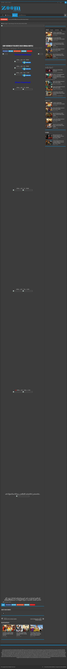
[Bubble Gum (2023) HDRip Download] (49, 70)
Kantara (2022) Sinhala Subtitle (10, 619)
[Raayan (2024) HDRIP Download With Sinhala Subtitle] (49, 88)
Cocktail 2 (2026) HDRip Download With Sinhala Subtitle (8, 634)
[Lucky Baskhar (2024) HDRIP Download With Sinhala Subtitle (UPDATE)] (49, 93)
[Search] (66, 2)
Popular (51, 29)
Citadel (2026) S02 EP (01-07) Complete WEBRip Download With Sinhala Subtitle (58, 142)
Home (2, 15)
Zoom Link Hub (52, 666)
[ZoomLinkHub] (11, 8)
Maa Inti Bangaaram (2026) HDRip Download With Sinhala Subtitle (58, 55)
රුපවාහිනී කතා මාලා (22, 15)
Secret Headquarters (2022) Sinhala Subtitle (35, 619)
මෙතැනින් (7, 600)
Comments (57, 29)
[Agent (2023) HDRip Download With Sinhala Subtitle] (49, 83)
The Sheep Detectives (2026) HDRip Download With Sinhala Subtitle (20, 19)
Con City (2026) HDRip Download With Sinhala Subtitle (21, 634)
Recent (47, 29)
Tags (61, 29)
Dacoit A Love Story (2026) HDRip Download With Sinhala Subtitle (58, 125)
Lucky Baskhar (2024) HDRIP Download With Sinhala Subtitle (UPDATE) (59, 93)
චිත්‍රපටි (15, 15)
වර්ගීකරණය (8, 15)
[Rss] (57, 2)
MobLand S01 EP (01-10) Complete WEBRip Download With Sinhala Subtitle (58, 136)
